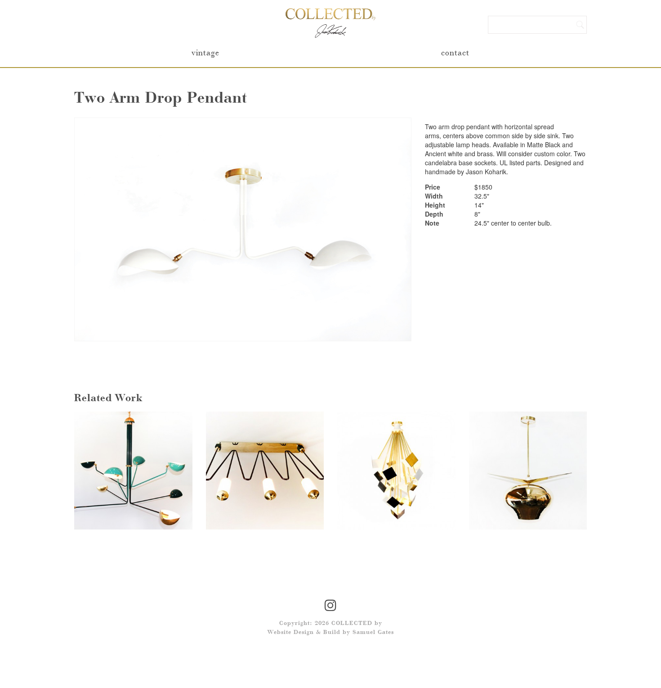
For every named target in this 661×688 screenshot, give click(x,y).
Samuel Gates (373, 632)
